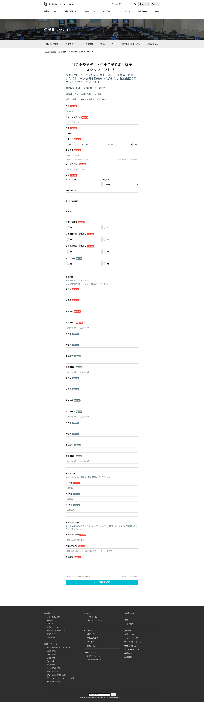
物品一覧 (91, 645)
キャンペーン (92, 641)
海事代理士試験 (52, 671)
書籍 (157, 11)
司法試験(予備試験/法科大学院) (58, 647)
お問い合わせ (130, 634)
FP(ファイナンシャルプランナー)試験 (61, 678)
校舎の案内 (51, 637)
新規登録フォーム (93, 656)
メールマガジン (124, 11)
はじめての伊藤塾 (53, 617)
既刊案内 (130, 624)
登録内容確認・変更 (94, 659)
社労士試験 (51, 664)
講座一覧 (91, 634)
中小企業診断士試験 (54, 668)
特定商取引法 (130, 645)
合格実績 (89, 44)
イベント (88, 613)
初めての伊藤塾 (52, 44)
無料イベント (90, 11)
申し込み (106, 11)
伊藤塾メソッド (72, 44)
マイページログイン (132, 649)
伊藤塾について (50, 11)
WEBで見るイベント (94, 620)
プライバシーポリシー (133, 641)
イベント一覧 (92, 617)
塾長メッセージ (106, 44)
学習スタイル (152, 44)
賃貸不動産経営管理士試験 (56, 675)
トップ (47, 52)
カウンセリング (131, 638)
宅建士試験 (51, 661)
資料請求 (128, 630)
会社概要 (128, 657)
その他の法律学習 (53, 681)
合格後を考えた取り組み (130, 44)
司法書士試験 (52, 651)
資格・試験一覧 (70, 11)
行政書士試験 (52, 654)
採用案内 (53, 52)
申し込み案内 (92, 638)
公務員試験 (51, 658)
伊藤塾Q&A (142, 11)
